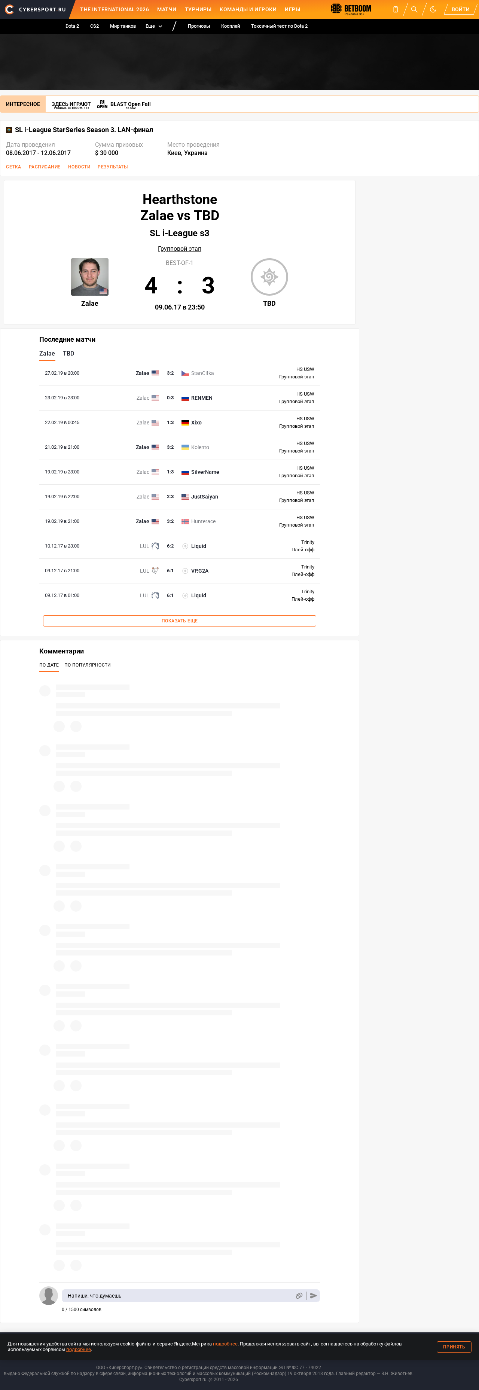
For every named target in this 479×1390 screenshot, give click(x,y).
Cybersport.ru (193, 1379)
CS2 (94, 26)
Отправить (314, 1296)
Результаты (113, 167)
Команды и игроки (248, 9)
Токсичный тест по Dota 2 (279, 26)
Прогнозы (199, 26)
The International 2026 (114, 9)
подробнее (225, 1344)
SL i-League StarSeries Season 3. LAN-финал (84, 130)
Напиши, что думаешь (95, 1296)
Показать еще (180, 621)
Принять (454, 1347)
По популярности (87, 665)
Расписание (45, 167)
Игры (292, 9)
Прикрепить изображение (299, 1296)
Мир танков (123, 26)
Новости (79, 167)
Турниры (198, 9)
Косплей (230, 26)
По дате (49, 665)
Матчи (167, 9)
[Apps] (395, 9)
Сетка (13, 167)
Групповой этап (179, 249)
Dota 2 (72, 26)
